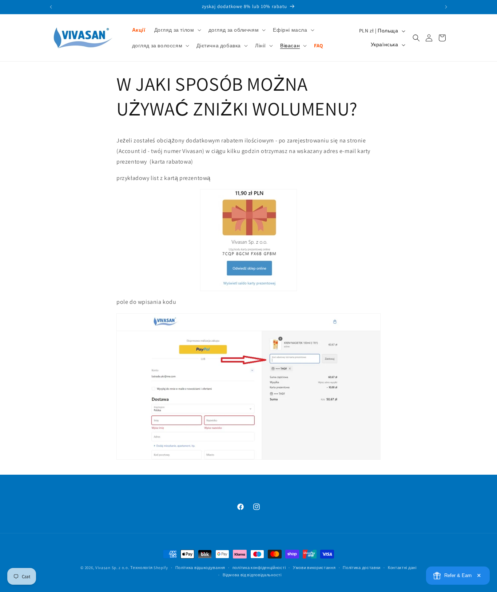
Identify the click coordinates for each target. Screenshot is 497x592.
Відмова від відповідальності (252, 575)
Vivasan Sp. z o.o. (112, 567)
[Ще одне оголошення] (446, 7)
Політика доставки (362, 567)
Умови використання (314, 567)
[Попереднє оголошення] (51, 7)
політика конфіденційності (259, 567)
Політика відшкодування (200, 567)
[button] (177, 30)
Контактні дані (402, 567)
